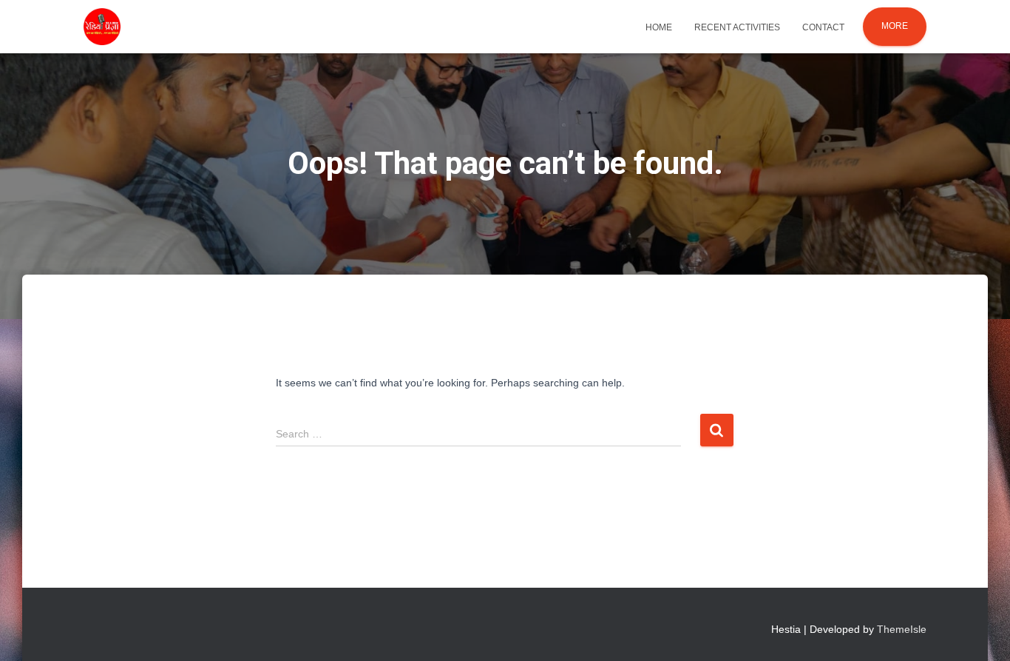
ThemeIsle (901, 629)
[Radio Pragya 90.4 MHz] (102, 26)
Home (658, 27)
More (894, 26)
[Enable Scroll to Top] (981, 631)
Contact (823, 27)
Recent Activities (737, 27)
